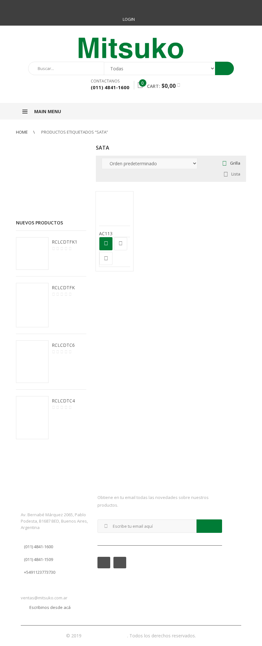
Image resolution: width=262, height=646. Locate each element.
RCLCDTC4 (63, 401)
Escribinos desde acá (50, 607)
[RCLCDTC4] (32, 417)
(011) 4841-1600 (38, 546)
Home (22, 132)
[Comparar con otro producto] (120, 243)
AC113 (105, 233)
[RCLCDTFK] (32, 305)
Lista (235, 174)
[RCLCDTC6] (32, 361)
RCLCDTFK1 (64, 242)
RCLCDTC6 (63, 345)
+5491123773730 (39, 572)
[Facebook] (229, 6)
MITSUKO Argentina (105, 636)
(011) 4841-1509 (38, 559)
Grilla (235, 163)
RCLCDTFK (63, 287)
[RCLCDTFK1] (32, 253)
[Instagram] (241, 6)
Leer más (105, 243)
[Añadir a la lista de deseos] (105, 258)
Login (129, 19)
